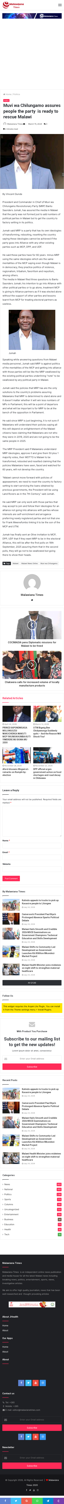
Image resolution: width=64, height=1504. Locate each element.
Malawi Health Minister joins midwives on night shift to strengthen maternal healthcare (41, 968)
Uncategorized (11, 1209)
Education (9, 1224)
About (5, 1330)
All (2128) (32, 983)
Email (6, 852)
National (8, 1189)
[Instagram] (43, 1383)
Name (6, 840)
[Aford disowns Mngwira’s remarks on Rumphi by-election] (16, 755)
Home (8, 94)
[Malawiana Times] (13, 5)
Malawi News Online (29, 563)
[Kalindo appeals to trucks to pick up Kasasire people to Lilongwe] (11, 905)
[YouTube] (35, 1383)
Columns (8, 1204)
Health (7, 1229)
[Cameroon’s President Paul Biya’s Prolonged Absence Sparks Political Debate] (11, 919)
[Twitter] (28, 1383)
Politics (16, 94)
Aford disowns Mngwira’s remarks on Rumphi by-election (15, 772)
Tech (6, 1234)
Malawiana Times (15, 124)
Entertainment (11, 1214)
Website (6, 864)
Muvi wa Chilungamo (49, 563)
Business (8, 1219)
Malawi (15, 563)
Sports (7, 1199)
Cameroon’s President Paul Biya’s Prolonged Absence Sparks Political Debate (40, 917)
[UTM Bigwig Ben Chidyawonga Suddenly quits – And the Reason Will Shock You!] (47, 714)
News (7, 1184)
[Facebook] (21, 1383)
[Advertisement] (32, 55)
